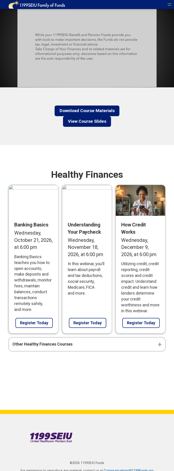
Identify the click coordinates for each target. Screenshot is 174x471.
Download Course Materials (87, 110)
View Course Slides (87, 121)
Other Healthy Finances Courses (42, 344)
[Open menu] (169, 4)
